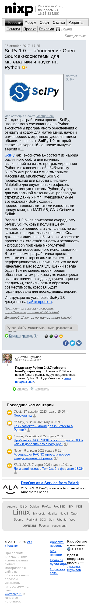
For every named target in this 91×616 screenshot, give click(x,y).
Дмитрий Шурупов (19, 317)
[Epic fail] (46, 336)
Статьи (59, 22)
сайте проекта (39, 302)
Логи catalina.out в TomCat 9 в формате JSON (49, 468)
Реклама (46, 29)
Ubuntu (61, 519)
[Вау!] (61, 336)
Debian (34, 506)
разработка (64, 328)
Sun (51, 519)
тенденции (59, 525)
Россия (44, 525)
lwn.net (66, 317)
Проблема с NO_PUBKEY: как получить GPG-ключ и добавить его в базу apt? (48, 442)
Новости (14, 22)
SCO (43, 519)
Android (12, 506)
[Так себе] (51, 336)
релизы (29, 525)
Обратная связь (57, 571)
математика (36, 328)
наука (50, 328)
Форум (30, 22)
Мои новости (56, 553)
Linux (21, 512)
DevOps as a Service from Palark (50, 483)
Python (11, 328)
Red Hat (31, 519)
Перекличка (23, 415)
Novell (64, 513)
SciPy (9, 155)
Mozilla (52, 513)
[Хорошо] (56, 336)
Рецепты (76, 22)
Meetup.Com (45, 116)
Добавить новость (57, 543)
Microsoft (39, 513)
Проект (29, 29)
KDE (79, 506)
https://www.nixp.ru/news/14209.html (32, 312)
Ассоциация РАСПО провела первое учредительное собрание (42, 456)
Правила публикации (59, 562)
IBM (70, 506)
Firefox (46, 506)
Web (72, 519)
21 (37, 415)
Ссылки (13, 29)
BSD (23, 506)
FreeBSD (59, 506)
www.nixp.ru (13, 594)
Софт (44, 22)
